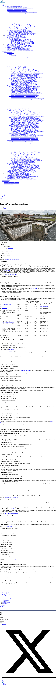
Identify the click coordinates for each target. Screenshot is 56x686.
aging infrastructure (7, 270)
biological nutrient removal (25, 370)
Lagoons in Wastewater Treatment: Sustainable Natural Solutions (22, 91)
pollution (3, 591)
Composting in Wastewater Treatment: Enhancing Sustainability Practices (23, 150)
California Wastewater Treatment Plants (11, 426)
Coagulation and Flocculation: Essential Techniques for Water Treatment (21, 25)
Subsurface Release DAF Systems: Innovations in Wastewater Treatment (23, 83)
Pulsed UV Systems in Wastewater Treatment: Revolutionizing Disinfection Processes (26, 114)
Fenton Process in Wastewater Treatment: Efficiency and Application (23, 128)
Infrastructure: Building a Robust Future (13, 38)
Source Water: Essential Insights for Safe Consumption (16, 36)
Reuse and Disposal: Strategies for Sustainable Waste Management (18, 163)
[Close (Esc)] (0, 621)
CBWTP (10, 351)
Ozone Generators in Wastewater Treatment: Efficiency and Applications (23, 124)
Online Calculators (5, 181)
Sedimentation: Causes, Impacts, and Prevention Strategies (19, 23)
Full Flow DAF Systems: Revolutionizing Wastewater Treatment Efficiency (24, 79)
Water (3, 5)
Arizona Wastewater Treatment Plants (10, 274)
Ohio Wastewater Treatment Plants (10, 294)
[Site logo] (2, 2)
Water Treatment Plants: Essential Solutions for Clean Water (21, 40)
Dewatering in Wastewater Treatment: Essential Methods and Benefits (21, 156)
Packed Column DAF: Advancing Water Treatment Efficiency (21, 82)
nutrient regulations (5, 590)
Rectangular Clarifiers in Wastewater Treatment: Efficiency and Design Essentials (25, 104)
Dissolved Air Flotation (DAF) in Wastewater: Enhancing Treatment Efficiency (22, 78)
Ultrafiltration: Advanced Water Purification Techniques (20, 20)
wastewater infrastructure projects (8, 596)
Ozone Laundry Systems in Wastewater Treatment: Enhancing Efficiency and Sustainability (26, 121)
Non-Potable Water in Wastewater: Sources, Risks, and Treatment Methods (22, 164)
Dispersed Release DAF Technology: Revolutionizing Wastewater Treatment (24, 84)
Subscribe (6, 194)
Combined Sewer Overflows (51, 279)
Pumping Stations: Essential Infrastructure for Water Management (22, 41)
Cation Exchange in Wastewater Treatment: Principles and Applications (23, 134)
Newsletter (4, 193)
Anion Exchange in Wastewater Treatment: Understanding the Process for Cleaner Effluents (27, 135)
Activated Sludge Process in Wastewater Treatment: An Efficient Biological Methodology (26, 93)
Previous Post (2, 605)
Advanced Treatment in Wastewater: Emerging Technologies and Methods (19, 109)
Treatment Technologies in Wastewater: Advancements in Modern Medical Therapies (21, 172)
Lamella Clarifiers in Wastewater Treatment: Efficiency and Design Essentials (24, 107)
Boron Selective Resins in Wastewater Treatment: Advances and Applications (24, 137)
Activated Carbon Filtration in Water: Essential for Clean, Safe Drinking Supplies (23, 12)
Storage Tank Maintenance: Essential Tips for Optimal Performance (22, 43)
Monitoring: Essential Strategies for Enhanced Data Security (17, 7)
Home (3, 4)
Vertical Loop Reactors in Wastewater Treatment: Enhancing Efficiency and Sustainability (26, 99)
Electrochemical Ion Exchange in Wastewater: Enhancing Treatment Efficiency (24, 139)
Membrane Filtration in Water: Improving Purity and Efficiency (20, 18)
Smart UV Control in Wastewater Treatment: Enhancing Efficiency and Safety (24, 115)
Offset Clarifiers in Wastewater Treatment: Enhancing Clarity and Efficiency (24, 76)
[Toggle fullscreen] (2, 621)
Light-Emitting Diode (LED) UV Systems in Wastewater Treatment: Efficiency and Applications (27, 116)
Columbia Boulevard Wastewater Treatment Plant (10, 586)
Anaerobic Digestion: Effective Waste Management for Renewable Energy (22, 34)
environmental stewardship (6, 588)
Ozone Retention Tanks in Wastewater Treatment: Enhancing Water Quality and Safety (26, 119)
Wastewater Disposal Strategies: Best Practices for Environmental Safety (16, 177)
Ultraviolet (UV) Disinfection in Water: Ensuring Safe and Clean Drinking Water (23, 13)
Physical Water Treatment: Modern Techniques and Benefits (17, 11)
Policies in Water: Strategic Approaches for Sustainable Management (18, 48)
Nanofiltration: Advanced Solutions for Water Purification (21, 22)
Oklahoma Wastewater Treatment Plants (11, 497)
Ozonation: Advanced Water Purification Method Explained (19, 29)
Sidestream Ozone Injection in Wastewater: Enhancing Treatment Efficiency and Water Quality (27, 120)
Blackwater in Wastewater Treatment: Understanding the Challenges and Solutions (25, 166)
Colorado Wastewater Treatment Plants (11, 513)
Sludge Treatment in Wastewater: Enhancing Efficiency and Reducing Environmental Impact (23, 140)
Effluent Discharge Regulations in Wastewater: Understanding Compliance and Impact (21, 179)
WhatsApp (4, 679)
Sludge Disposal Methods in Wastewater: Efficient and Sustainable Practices (20, 178)
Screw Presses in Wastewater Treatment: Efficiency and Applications (23, 147)
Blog (3, 196)
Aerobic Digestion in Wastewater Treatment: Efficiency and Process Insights (24, 155)
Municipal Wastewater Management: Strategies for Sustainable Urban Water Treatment (21, 171)
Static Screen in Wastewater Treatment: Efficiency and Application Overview (24, 61)
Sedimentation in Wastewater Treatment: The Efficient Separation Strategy (21, 67)
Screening (10, 54)
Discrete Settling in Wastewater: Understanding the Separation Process (23, 68)
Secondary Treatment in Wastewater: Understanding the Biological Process (19, 85)
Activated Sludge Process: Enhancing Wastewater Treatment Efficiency (21, 31)
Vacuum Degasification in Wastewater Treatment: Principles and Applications (24, 122)
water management (5, 600)
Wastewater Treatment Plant (7, 598)
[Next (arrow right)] (1, 622)
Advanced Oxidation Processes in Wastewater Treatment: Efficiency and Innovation (23, 125)
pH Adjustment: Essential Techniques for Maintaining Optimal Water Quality (22, 26)
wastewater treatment (5, 597)
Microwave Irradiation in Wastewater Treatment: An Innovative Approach (23, 153)
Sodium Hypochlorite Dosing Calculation (11, 182)
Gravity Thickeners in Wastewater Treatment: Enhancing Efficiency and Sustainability (26, 142)
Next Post (1, 606)
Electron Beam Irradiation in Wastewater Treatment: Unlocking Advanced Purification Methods (27, 131)
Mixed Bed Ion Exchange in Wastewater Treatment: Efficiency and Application (24, 138)
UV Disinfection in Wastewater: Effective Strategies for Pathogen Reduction (22, 110)
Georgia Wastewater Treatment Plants (11, 559)
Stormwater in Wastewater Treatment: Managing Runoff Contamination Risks (24, 167)
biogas (37, 406)
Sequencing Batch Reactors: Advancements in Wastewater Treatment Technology (25, 95)
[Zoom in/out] (3, 621)
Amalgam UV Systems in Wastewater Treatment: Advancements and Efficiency (24, 113)
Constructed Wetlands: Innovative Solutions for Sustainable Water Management (22, 33)
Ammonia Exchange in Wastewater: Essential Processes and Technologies (23, 136)
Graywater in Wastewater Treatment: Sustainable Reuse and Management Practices (25, 165)
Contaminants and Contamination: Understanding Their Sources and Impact (20, 8)
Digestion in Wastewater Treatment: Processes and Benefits (19, 148)
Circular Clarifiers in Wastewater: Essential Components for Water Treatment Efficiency (26, 103)
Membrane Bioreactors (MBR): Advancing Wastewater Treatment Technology (24, 88)
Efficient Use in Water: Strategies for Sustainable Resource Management (19, 45)
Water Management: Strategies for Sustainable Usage (13, 47)
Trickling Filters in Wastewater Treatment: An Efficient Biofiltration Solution (24, 94)
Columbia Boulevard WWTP (7, 304)
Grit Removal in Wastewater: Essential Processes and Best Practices (20, 65)
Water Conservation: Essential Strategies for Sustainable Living (15, 44)
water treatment (4, 603)
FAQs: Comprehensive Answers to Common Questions (16, 10)
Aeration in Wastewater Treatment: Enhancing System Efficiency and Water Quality (23, 96)
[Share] (1, 621)
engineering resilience (6, 587)
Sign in (1, 198)
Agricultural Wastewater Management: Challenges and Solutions (22, 169)
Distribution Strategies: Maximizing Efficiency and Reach (16, 37)
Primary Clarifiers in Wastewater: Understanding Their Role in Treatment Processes (23, 72)
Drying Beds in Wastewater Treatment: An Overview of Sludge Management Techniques (26, 160)
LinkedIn (4, 682)
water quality (4, 601)
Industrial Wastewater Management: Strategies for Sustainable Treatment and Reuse (25, 168)
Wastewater (4, 51)
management (4, 589)
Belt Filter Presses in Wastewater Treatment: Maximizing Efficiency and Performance (25, 157)
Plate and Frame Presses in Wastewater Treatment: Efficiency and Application (24, 158)
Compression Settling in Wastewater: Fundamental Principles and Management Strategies (26, 71)
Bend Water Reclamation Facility (8, 322)
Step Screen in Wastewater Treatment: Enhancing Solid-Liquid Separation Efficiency (25, 63)
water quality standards (6, 602)
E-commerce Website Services (9, 192)
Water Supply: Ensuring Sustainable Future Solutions (13, 35)
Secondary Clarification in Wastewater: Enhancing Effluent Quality (20, 102)
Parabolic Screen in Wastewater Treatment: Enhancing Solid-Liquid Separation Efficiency (26, 60)
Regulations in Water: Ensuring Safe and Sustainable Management (18, 49)
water (3, 599)
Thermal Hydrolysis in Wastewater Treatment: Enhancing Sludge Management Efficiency (26, 152)
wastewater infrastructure (7, 263)
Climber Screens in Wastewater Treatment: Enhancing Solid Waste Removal (24, 62)
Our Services (4, 190)
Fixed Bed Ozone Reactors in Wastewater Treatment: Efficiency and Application (25, 118)
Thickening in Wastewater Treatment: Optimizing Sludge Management (21, 141)
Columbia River (11, 349)
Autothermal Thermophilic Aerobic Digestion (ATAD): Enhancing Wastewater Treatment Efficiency (28, 149)
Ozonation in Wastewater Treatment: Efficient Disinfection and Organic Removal (25, 126)
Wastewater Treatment (8, 52)
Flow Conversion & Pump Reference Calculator (12, 185)
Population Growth (5, 592)
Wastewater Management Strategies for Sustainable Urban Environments (16, 173)
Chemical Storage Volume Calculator (10, 188)
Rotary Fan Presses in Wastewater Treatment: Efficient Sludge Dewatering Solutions (25, 159)
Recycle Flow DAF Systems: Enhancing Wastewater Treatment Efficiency (24, 81)
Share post (4, 208)
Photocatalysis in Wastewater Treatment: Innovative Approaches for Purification (24, 130)
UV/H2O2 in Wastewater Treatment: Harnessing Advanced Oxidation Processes (25, 127)
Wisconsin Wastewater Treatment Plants (11, 526)
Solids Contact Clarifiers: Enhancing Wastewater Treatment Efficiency (23, 106)
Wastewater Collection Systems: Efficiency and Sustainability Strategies (19, 174)
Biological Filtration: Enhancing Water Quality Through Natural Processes (19, 30)
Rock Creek (4, 308)
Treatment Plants (10, 248)
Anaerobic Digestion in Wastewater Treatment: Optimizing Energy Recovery (24, 90)
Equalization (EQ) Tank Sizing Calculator (11, 183)
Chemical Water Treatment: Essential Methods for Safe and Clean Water (19, 24)
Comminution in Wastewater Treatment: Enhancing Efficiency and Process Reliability (23, 64)
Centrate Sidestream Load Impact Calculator (12, 189)
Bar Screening (13, 55)
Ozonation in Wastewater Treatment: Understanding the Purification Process (22, 117)
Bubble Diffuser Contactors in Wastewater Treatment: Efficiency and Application (25, 123)
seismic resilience (5, 593)
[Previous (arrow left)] (0, 622)
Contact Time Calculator (8, 184)
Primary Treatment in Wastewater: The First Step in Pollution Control (18, 66)
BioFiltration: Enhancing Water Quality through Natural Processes (20, 32)
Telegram (3, 680)
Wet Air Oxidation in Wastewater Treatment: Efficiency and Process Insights (24, 129)
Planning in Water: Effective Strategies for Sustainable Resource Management (20, 50)
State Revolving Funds (6, 594)
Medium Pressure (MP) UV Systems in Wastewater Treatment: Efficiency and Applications (26, 112)
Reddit (3, 683)
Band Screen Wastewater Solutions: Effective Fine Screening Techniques (23, 56)
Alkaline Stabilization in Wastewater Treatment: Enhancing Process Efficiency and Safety (26, 151)
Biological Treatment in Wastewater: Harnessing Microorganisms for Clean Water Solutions (24, 86)
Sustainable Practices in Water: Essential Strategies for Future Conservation (19, 46)
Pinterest (3, 681)
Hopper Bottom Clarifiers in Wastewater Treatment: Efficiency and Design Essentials (25, 105)
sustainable (4, 595)
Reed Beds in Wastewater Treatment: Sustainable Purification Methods (23, 161)
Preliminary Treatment (10, 53)
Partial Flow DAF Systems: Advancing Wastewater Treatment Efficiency (23, 80)
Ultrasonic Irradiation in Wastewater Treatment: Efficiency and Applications (24, 132)
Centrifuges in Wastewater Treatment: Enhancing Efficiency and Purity (23, 145)
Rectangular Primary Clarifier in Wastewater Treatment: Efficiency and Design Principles (26, 77)
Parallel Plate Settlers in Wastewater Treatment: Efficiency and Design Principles (25, 74)
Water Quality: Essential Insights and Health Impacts (13, 6)
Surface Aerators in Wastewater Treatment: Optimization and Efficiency (23, 97)
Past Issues (6, 195)
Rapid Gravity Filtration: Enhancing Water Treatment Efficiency (22, 17)
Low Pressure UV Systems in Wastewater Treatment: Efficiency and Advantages (25, 111)
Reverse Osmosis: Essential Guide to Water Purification (20, 21)
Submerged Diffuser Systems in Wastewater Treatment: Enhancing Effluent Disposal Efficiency (27, 98)
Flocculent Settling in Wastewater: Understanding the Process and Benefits (24, 69)
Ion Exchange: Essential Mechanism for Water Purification (19, 28)
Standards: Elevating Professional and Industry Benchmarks (17, 9)
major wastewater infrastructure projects (17, 282)
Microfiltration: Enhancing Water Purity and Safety (19, 19)
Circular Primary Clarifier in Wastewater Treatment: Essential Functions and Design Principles (27, 73)
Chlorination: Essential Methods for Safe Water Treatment (19, 27)
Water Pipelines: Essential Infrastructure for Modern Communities (22, 42)
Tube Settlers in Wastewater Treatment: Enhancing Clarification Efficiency (24, 75)
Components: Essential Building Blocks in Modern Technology (20, 39)
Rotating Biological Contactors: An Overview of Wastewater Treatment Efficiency (25, 87)
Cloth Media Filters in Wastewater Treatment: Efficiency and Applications (23, 146)
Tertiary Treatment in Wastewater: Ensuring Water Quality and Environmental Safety (21, 108)
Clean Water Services (44, 306)
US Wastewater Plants (6, 180)
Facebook (4, 624)
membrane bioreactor (13, 508)
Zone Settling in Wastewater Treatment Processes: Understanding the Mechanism (25, 70)
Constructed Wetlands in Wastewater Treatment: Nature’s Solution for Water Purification (26, 92)
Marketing (6, 191)
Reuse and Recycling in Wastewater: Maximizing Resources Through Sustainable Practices (22, 176)
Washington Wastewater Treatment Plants (12, 259)
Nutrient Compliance (30, 493)
